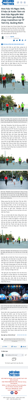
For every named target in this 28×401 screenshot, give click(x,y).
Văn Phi (12, 36)
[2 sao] (20, 335)
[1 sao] (18, 335)
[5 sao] (26, 335)
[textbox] (13, 355)
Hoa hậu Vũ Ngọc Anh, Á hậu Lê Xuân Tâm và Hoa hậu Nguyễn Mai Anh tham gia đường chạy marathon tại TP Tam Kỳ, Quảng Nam (14, 340)
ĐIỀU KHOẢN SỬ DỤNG (9, 397)
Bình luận (5, 351)
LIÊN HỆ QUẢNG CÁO (15, 399)
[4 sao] (24, 335)
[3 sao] (22, 335)
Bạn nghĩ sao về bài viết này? (8, 335)
